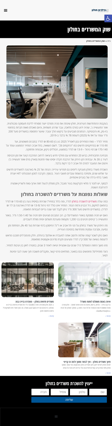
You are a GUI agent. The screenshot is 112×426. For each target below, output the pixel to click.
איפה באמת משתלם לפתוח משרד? (95, 301)
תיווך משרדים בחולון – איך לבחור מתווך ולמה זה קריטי (87, 361)
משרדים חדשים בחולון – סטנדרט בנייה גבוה (34, 301)
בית (109, 41)
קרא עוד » (108, 316)
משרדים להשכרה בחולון (84, 201)
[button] (108, 18)
